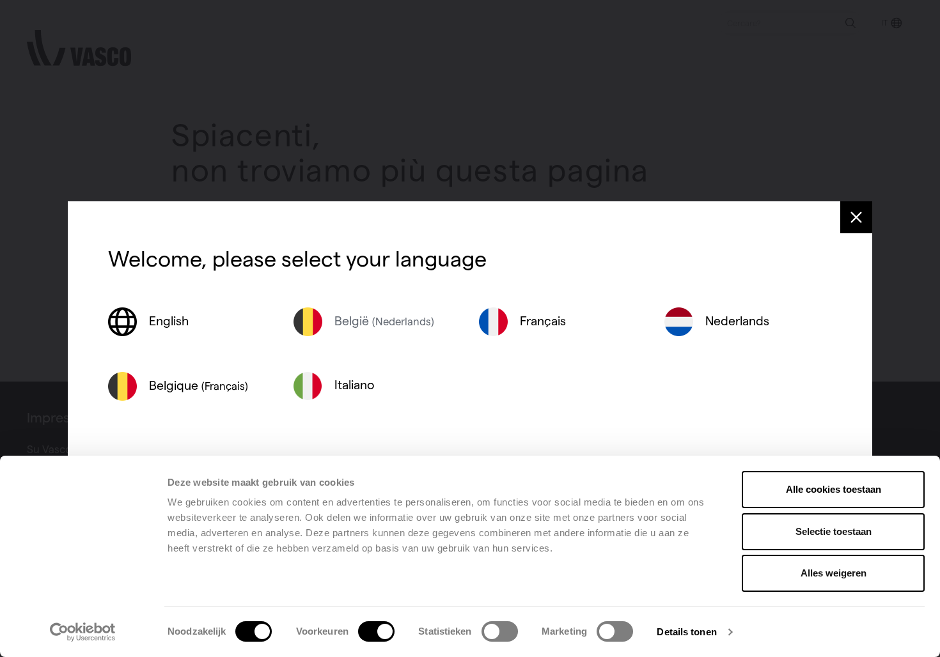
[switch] (376, 631)
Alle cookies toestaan (833, 489)
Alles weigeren (833, 573)
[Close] (856, 217)
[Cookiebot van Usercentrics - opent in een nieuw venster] (83, 632)
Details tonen (686, 631)
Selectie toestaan (833, 531)
